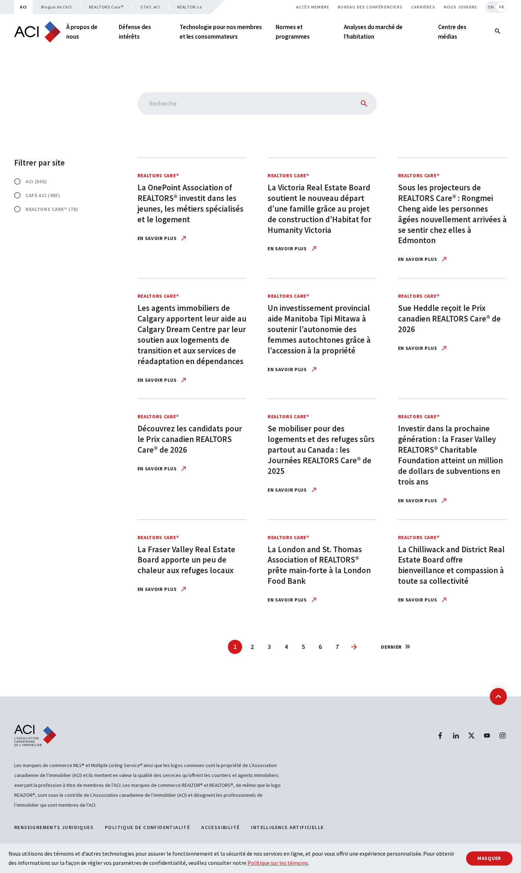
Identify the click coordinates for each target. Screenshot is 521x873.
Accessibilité (220, 827)
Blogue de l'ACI (56, 7)
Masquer (489, 858)
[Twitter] (471, 735)
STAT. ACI (150, 7)
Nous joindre (460, 7)
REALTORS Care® (106, 7)
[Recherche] (497, 32)
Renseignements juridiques (54, 827)
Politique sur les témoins (277, 862)
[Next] (354, 647)
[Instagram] (502, 735)
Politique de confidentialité (147, 827)
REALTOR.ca (189, 7)
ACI (23, 7)
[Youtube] (487, 735)
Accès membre (312, 7)
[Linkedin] (456, 735)
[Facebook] (440, 735)
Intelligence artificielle (287, 827)
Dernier (391, 647)
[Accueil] (37, 32)
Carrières (423, 7)
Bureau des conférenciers (370, 7)
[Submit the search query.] (362, 103)
